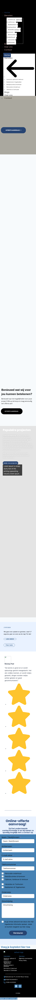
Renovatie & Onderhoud (13, 87)
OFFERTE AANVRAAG (13, 130)
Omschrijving (7, 901)
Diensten (8, 58)
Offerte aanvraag (11, 411)
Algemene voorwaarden (25, 958)
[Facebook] (16, 986)
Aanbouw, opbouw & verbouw (15, 79)
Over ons (8, 95)
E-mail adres (7, 855)
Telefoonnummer (9, 864)
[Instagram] (20, 986)
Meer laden (9, 645)
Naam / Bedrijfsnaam (10, 837)
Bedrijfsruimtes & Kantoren (14, 84)
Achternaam (7, 846)
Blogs (6, 92)
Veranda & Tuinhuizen (13, 89)
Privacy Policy (23, 960)
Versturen (18, 933)
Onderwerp (6, 892)
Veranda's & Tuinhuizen (10, 970)
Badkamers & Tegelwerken (14, 82)
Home (7, 55)
